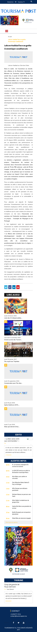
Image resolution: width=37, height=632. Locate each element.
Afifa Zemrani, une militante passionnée (19, 489)
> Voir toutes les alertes (11, 522)
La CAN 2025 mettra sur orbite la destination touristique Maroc (21, 471)
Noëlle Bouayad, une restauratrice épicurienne (21, 513)
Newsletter (10, 2)
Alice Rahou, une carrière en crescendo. (19, 477)
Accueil (10, 36)
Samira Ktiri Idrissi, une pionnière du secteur (21, 507)
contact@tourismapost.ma (18, 616)
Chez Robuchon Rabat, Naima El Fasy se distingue (20, 483)
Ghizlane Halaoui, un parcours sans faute (21, 495)
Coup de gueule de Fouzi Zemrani (11, 585)
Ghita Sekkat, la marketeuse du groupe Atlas (20, 501)
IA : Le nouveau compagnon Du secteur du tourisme (20, 465)
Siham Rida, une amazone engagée (21, 518)
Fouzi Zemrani (10, 589)
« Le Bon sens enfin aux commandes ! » (11, 439)
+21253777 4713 (15, 614)
